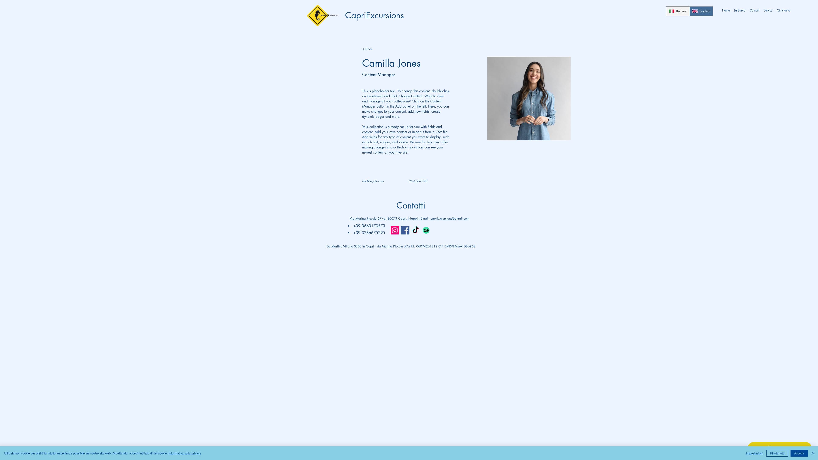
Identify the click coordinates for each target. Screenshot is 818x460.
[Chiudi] (812, 453)
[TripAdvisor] (426, 230)
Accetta (799, 453)
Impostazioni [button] (754, 453)
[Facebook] (405, 230)
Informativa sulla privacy (184, 453)
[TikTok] (416, 230)
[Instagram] (395, 230)
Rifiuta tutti (777, 453)
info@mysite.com (373, 181)
